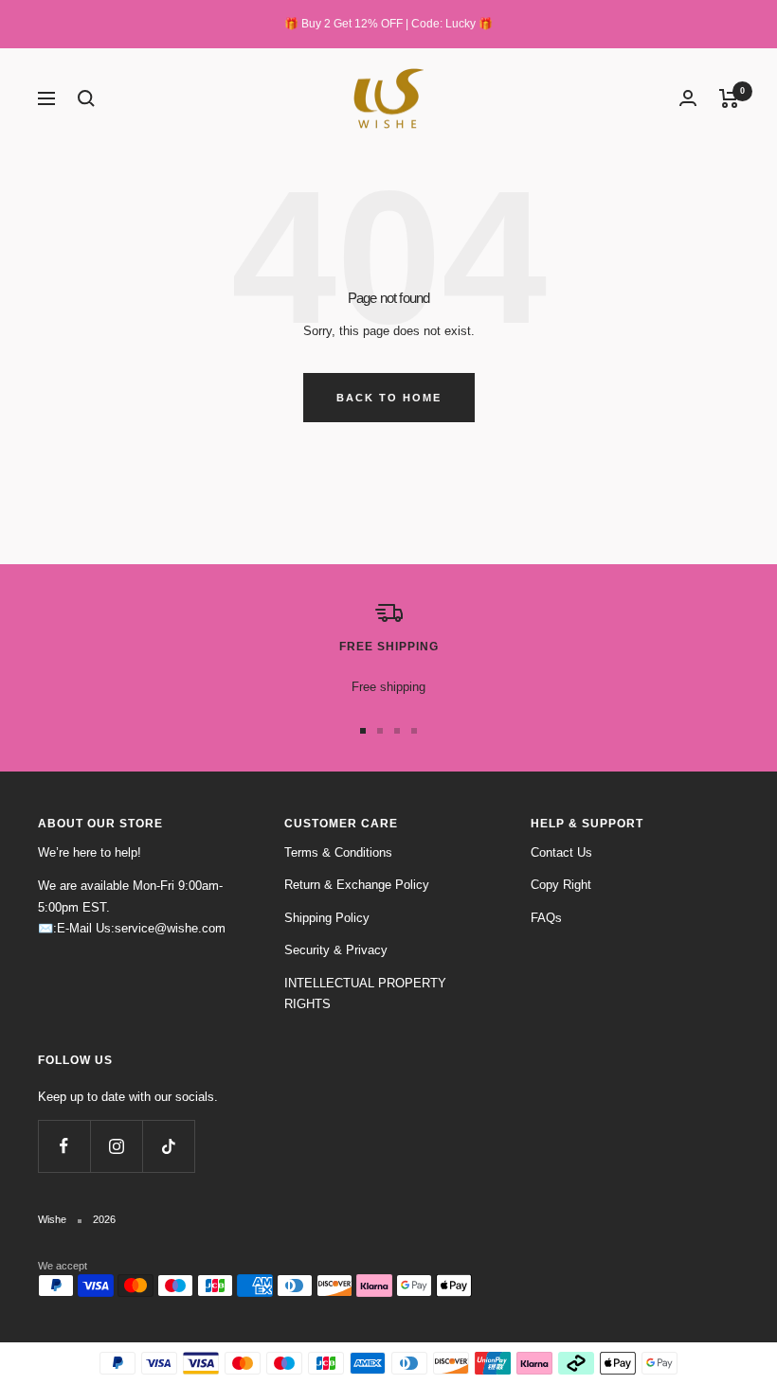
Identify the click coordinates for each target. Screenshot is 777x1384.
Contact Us (561, 852)
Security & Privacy (336, 950)
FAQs (546, 918)
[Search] (86, 98)
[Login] (687, 98)
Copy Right (561, 885)
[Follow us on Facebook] (64, 1146)
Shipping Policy (327, 918)
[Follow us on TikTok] (168, 1146)
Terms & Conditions (338, 852)
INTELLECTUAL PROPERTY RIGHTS (365, 994)
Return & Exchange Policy (356, 885)
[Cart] (729, 98)
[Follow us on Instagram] (116, 1146)
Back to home (389, 397)
